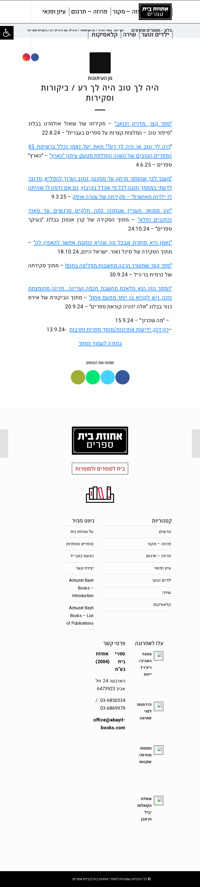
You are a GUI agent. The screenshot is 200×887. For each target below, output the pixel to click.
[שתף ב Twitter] (108, 377)
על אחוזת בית (82, 532)
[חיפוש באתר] (84, 34)
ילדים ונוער (161, 580)
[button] (7, 33)
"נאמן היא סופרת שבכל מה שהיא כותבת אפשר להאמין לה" (103, 243)
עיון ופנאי (162, 568)
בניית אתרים (82, 879)
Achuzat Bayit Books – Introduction (81, 588)
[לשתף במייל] (78, 377)
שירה (166, 593)
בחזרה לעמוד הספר (100, 343)
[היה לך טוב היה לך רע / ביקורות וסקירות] (100, 62)
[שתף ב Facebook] (122, 377)
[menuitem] (160, 11)
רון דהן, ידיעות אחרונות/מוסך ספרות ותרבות (118, 330)
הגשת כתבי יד (81, 556)
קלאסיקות (162, 604)
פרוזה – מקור (159, 544)
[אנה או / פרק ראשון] (196, 443)
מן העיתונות (100, 78)
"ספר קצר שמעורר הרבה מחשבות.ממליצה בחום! (118, 266)
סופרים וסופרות (79, 544)
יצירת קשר (84, 568)
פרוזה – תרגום (158, 556)
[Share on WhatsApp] (93, 377)
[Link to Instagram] (26, 57)
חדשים (165, 532)
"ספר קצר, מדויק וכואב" (143, 124)
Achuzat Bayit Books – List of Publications (79, 615)
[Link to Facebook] (35, 57)
